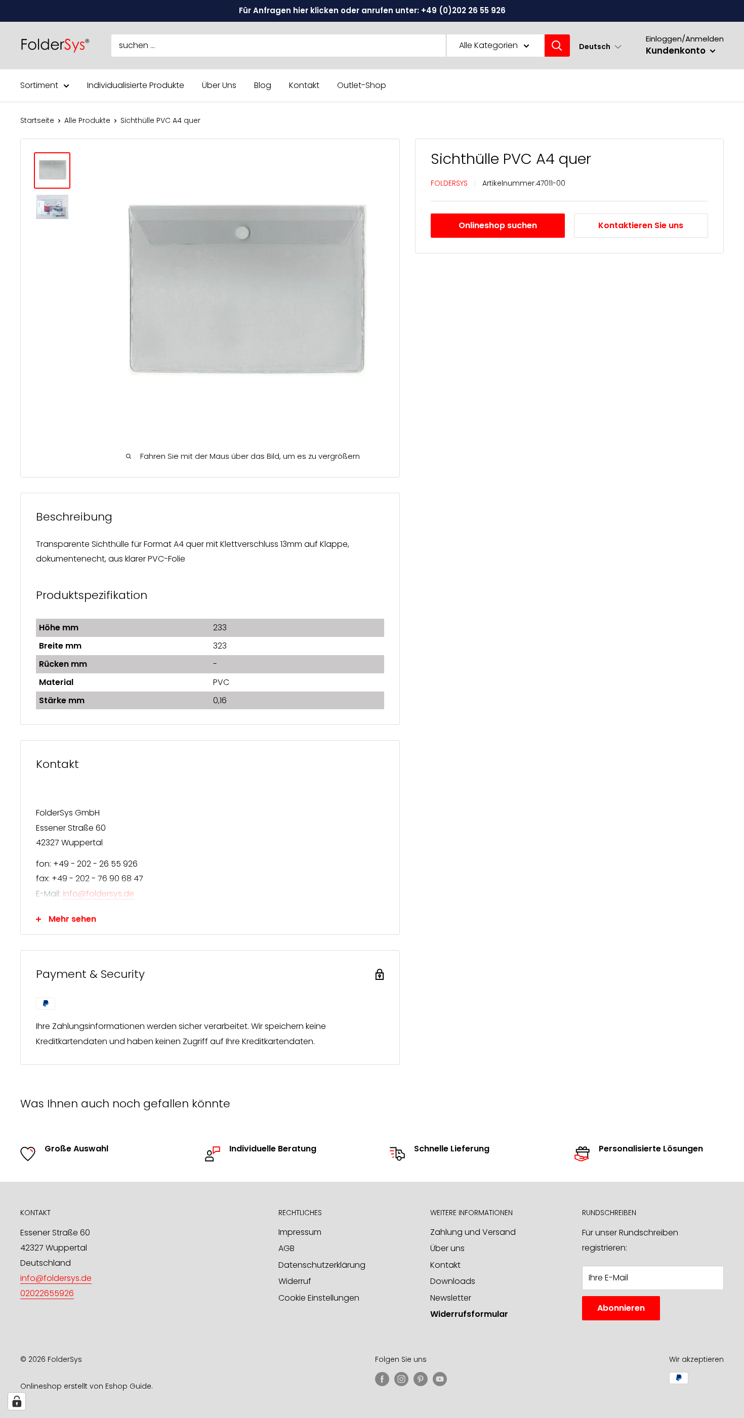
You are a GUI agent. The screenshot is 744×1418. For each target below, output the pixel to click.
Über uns (447, 1248)
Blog (262, 85)
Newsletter (450, 1298)
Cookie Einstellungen (318, 1298)
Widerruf (294, 1281)
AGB (286, 1248)
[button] (600, 46)
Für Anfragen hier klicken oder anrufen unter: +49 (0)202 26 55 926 (372, 10)
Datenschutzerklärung (321, 1265)
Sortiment (39, 85)
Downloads (452, 1281)
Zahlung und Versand (473, 1232)
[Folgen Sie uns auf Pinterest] (421, 1379)
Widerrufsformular (469, 1314)
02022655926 (47, 1293)
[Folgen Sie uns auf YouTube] (440, 1379)
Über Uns (219, 85)
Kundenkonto (677, 51)
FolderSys (449, 183)
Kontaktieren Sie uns (640, 226)
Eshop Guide (128, 1386)
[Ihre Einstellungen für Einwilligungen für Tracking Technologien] (16, 1401)
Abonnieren (621, 1308)
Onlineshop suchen (498, 226)
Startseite (37, 120)
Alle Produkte (87, 120)
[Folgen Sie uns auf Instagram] (401, 1379)
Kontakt (304, 85)
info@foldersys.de (98, 893)
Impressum (299, 1232)
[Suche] (557, 45)
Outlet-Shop (361, 85)
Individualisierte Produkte (135, 85)
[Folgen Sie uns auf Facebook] (382, 1379)
